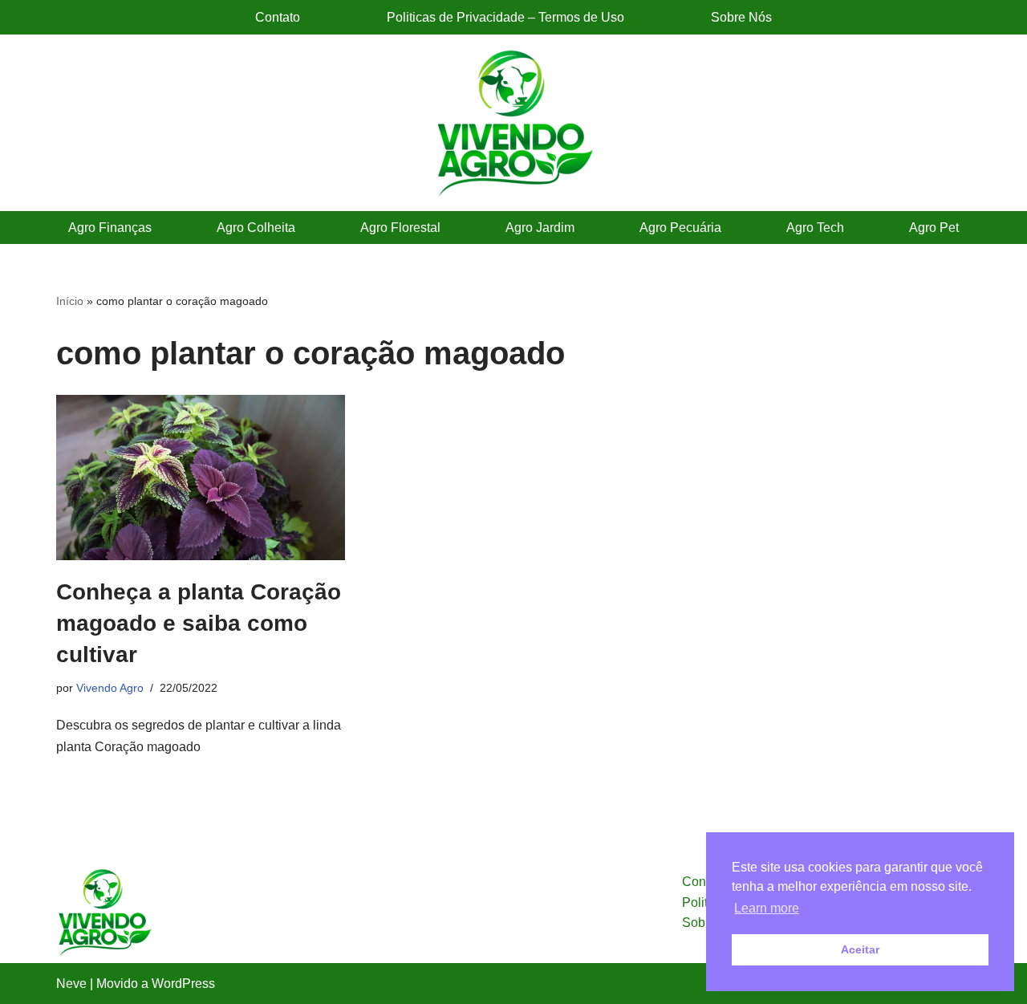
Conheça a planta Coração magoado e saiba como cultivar (198, 623)
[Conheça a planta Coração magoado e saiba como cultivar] (200, 477)
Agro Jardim (539, 227)
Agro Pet (934, 227)
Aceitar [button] (860, 949)
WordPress (183, 983)
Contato (277, 17)
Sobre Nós (741, 17)
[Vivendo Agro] (513, 123)
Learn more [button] (766, 908)
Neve (71, 983)
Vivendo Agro (110, 687)
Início (69, 301)
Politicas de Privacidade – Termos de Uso (505, 17)
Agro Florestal (400, 227)
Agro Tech (815, 227)
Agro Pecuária (680, 227)
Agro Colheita (256, 227)
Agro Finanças (110, 227)
